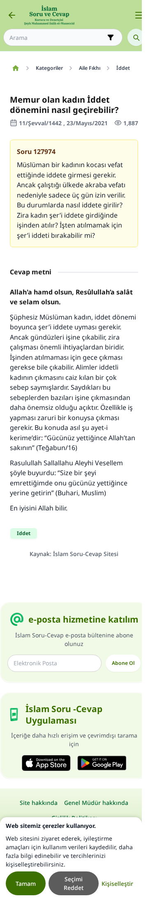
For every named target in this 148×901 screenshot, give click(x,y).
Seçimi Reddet (73, 883)
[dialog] (71, 859)
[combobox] (57, 37)
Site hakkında (39, 803)
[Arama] (136, 37)
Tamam (26, 883)
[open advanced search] (110, 37)
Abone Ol (123, 663)
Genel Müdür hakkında (96, 803)
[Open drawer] (139, 15)
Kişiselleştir (117, 883)
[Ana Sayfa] (15, 68)
